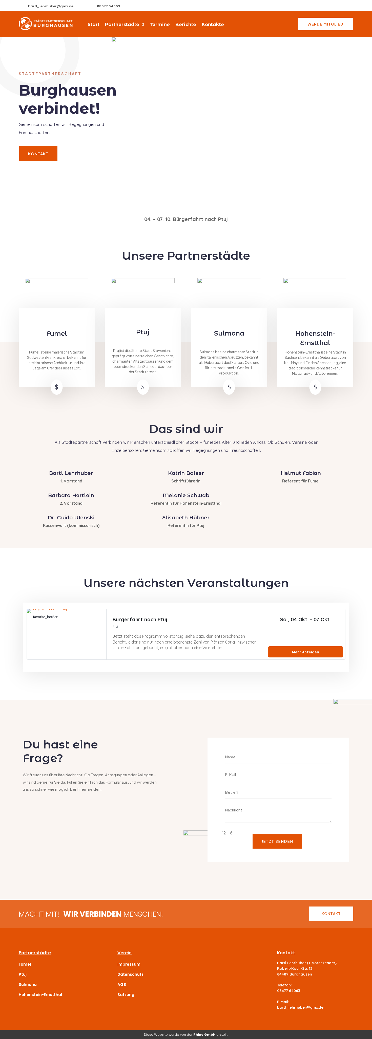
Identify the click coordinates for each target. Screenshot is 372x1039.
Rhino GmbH (204, 1034)
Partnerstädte (122, 25)
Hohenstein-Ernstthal (40, 994)
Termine (160, 25)
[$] (63, 393)
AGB (121, 984)
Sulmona (28, 984)
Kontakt (38, 153)
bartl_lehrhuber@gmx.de (50, 6)
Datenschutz (130, 974)
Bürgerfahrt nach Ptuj (140, 619)
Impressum (128, 964)
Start (93, 25)
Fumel (25, 964)
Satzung (125, 994)
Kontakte (213, 25)
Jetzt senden (277, 841)
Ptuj (23, 974)
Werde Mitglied (325, 23)
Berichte (185, 25)
